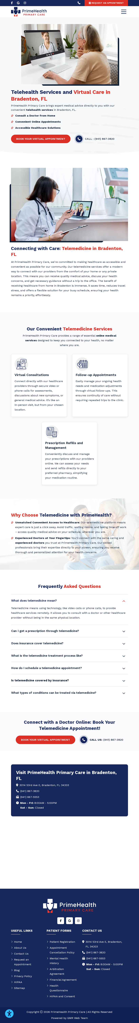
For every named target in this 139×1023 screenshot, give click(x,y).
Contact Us (21, 953)
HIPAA (18, 982)
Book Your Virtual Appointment (40, 138)
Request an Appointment (22, 962)
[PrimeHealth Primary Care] (29, 11)
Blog (17, 970)
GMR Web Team (77, 1018)
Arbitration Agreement (57, 971)
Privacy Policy (23, 976)
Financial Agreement (63, 979)
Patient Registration (62, 941)
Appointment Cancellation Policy (62, 950)
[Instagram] (25, 3)
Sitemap (19, 988)
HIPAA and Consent (62, 996)
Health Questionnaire (59, 988)
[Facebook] (12, 3)
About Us (20, 947)
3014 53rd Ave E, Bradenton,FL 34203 (104, 944)
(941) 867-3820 (29, 791)
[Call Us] (79, 3)
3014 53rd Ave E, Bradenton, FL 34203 (44, 785)
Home (18, 941)
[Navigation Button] (124, 11)
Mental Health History (59, 961)
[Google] (18, 3)
